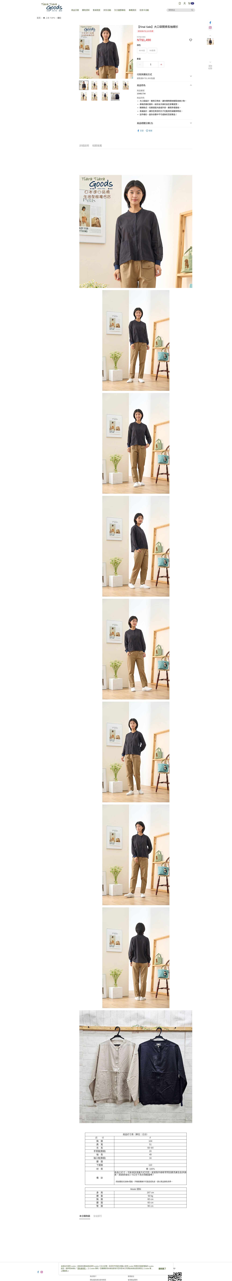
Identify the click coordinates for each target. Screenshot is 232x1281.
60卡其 (142, 50)
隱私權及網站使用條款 (98, 1280)
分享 (142, 131)
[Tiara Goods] (52, 7)
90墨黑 (152, 50)
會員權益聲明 (132, 1280)
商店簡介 (93, 1276)
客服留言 (131, 1276)
